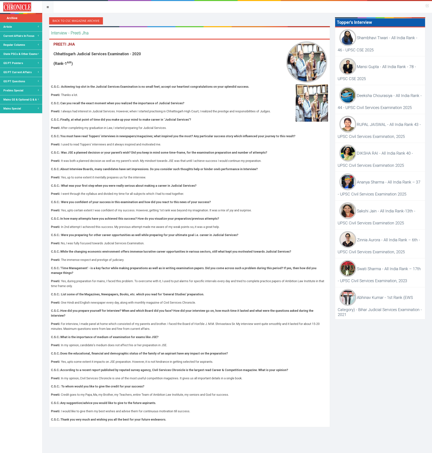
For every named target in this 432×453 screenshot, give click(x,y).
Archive (12, 18)
